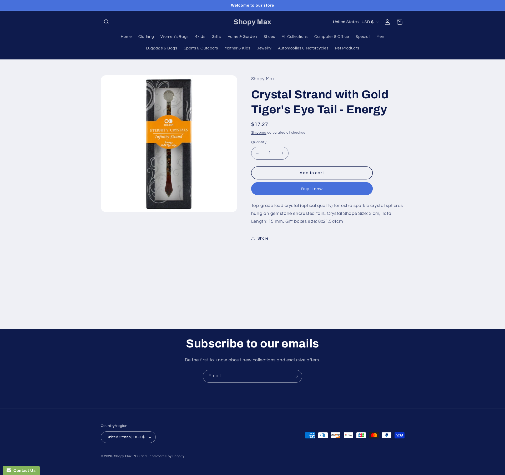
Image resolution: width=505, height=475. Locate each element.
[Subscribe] (296, 376)
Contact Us (23, 470)
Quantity (258, 142)
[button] (107, 22)
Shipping (258, 132)
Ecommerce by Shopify (166, 456)
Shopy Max (123, 456)
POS (136, 456)
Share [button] (263, 238)
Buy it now (312, 189)
